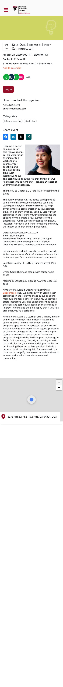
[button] (12, 67)
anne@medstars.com (14, 108)
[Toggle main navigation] (5, 10)
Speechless (9, 292)
